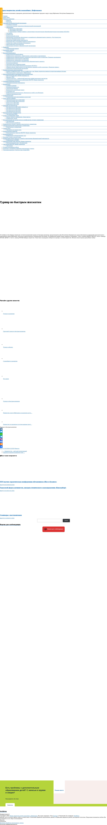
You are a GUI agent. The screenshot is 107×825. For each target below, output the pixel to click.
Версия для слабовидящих (55, 529)
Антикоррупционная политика (11, 81)
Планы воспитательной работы (14, 54)
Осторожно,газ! (10, 91)
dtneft (1, 448)
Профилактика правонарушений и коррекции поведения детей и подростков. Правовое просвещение (33, 57)
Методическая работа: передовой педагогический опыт (18, 74)
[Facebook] (53, 441)
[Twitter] (53, 431)
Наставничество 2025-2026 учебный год (17, 107)
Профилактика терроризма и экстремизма (17, 60)
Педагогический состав (12, 36)
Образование (9, 27)
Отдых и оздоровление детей (11, 115)
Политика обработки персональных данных (12, 823)
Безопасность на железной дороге (15, 90)
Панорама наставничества (10, 105)
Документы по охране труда (13, 130)
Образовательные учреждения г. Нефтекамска (18, 72)
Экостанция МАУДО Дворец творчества (14, 144)
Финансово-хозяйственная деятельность (17, 40)
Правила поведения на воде (13, 94)
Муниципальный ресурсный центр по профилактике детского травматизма (23, 119)
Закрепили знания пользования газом (14, 452)
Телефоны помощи (11, 85)
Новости (8, 20)
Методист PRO (10, 77)
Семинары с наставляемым (11, 515)
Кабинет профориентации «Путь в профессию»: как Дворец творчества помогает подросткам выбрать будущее (36, 71)
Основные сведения (11, 24)
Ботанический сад (8, 134)
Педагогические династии (10, 131)
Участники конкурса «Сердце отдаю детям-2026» (16, 150)
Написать (10, 805)
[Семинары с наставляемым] (10, 512)
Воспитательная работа (9, 53)
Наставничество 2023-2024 (13, 109)
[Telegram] (53, 436)
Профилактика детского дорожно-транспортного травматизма (19, 124)
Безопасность (6, 84)
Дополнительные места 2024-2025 (15, 101)
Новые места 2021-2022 (12, 104)
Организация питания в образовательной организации (21, 45)
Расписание (9, 51)
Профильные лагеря (11, 118)
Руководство (9, 34)
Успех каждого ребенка (9, 98)
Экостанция (9, 145)
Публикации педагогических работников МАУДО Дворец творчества (25, 80)
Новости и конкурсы (8, 18)
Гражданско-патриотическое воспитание (17, 68)
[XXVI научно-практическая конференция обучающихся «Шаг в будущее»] (10, 478)
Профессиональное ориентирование (13, 70)
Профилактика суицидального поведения (17, 58)
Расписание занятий (8, 50)
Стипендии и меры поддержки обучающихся (18, 43)
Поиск (66, 520)
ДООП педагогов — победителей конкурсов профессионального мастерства (26, 78)
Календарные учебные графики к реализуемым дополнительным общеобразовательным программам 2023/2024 (39, 31)
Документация (10, 121)
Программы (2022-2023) (15, 30)
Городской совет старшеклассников (15, 64)
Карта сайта (6, 17)
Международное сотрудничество (15, 44)
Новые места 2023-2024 (12, 102)
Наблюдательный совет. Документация (16, 143)
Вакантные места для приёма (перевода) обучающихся (20, 41)
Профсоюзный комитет (12, 48)
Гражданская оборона (12, 88)
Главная (5, 16)
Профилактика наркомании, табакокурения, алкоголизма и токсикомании (26, 55)
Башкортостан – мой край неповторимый (15, 451)
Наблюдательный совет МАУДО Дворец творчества (17, 141)
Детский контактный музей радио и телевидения (16, 125)
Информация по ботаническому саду (16, 135)
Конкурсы (9, 21)
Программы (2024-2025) (15, 29)
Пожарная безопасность (12, 87)
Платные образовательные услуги (15, 38)
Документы (9, 33)
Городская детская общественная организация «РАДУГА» (21, 65)
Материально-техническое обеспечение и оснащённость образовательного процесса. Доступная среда (33, 37)
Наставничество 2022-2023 (13, 111)
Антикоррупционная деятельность (15, 82)
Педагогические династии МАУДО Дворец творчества (21, 132)
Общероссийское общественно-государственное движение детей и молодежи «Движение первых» (32, 67)
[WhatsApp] (53, 434)
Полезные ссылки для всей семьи (12, 137)
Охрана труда (6, 128)
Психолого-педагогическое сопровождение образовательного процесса (25, 61)
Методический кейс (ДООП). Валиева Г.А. (17, 75)
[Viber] (53, 439)
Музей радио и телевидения (13, 127)
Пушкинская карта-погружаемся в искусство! (18, 97)
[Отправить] (53, 446)
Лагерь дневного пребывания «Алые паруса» (18, 117)
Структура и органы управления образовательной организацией (23, 26)
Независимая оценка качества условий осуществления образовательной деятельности (26, 138)
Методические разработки (13, 122)
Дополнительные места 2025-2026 (15, 100)
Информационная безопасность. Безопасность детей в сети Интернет (24, 92)
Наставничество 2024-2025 (13, 108)
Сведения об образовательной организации (14, 23)
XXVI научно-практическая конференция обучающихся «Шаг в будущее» (28, 482)
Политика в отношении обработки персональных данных (18, 148)
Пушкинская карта (8, 95)
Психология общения (12, 63)
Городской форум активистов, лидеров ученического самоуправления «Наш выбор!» (33, 488)
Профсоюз (6, 47)
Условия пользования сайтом (11, 147)
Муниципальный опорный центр (12, 112)
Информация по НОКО (12, 140)
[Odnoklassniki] (53, 444)
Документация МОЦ (11, 114)
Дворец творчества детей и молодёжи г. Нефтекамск (21, 10)
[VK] (53, 429)
